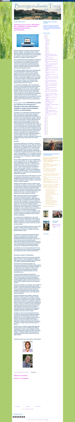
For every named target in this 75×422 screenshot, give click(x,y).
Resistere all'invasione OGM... (50, 101)
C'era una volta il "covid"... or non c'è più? (51, 76)
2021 (45, 120)
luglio (46, 46)
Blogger (47, 419)
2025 (45, 36)
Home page (27, 406)
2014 (45, 130)
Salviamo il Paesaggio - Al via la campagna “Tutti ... (50, 66)
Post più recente (17, 406)
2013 (45, 131)
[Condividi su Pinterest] (35, 372)
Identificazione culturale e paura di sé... (51, 89)
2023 (45, 117)
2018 (45, 124)
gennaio (46, 115)
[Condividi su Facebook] (34, 372)
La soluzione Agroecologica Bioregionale (51, 63)
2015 (45, 128)
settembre (47, 43)
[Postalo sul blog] (32, 372)
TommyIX (39, 419)
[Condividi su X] (33, 372)
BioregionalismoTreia (57, 224)
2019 (45, 123)
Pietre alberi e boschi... (48, 106)
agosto (46, 44)
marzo (46, 51)
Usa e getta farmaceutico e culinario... (51, 93)
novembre (47, 40)
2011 (45, 134)
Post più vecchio (38, 406)
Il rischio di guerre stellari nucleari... (50, 80)
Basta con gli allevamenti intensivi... (51, 54)
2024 (45, 37)
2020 (45, 121)
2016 (45, 127)
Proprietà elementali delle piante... (50, 110)
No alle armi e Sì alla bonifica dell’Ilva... (51, 83)
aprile (46, 50)
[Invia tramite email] (31, 372)
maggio (46, 48)
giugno (46, 47)
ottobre (46, 41)
